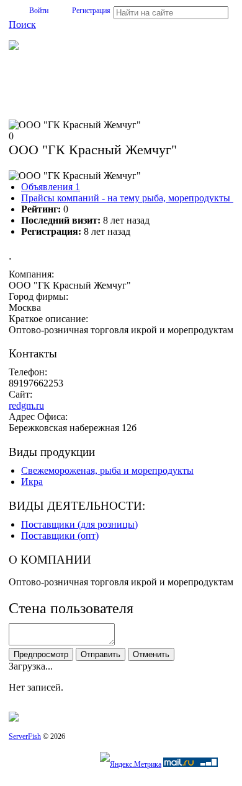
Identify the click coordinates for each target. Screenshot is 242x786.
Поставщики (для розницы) (79, 524)
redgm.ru (26, 405)
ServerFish (25, 736)
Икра (32, 481)
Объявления (50, 186)
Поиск (22, 24)
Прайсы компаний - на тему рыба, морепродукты (129, 198)
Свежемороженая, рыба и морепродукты (107, 470)
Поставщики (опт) (60, 535)
